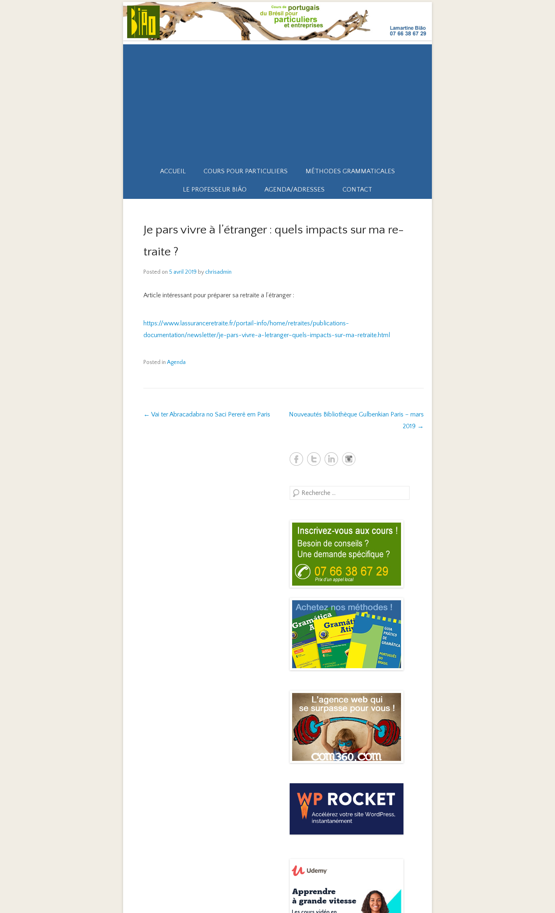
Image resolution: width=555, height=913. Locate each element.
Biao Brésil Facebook (296, 459)
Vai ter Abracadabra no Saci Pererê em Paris (206, 414)
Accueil (173, 171)
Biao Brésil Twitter (314, 459)
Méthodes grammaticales (350, 171)
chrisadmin (218, 272)
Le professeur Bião (215, 189)
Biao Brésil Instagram (349, 459)
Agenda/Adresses (294, 189)
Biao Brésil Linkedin (331, 459)
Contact (357, 189)
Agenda (176, 362)
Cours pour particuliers (246, 171)
